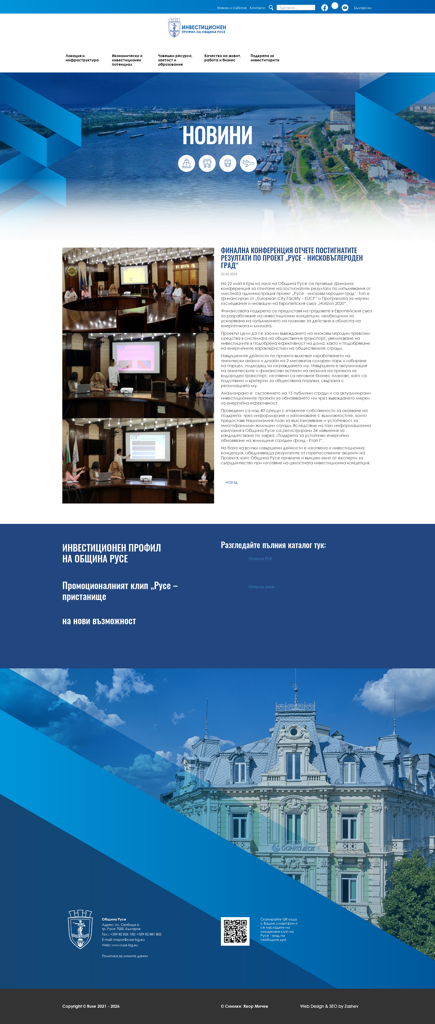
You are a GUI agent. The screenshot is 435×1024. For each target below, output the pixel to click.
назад (229, 481)
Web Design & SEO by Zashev (329, 1006)
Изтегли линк (261, 586)
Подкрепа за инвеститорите (265, 57)
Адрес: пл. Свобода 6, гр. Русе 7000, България (121, 926)
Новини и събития (231, 7)
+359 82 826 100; (123, 934)
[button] (363, 7)
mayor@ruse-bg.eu (129, 939)
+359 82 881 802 (149, 934)
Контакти (257, 7)
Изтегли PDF (261, 558)
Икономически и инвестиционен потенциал (127, 59)
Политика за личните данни (125, 956)
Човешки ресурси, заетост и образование (175, 59)
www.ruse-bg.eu (124, 945)
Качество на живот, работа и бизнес (222, 57)
